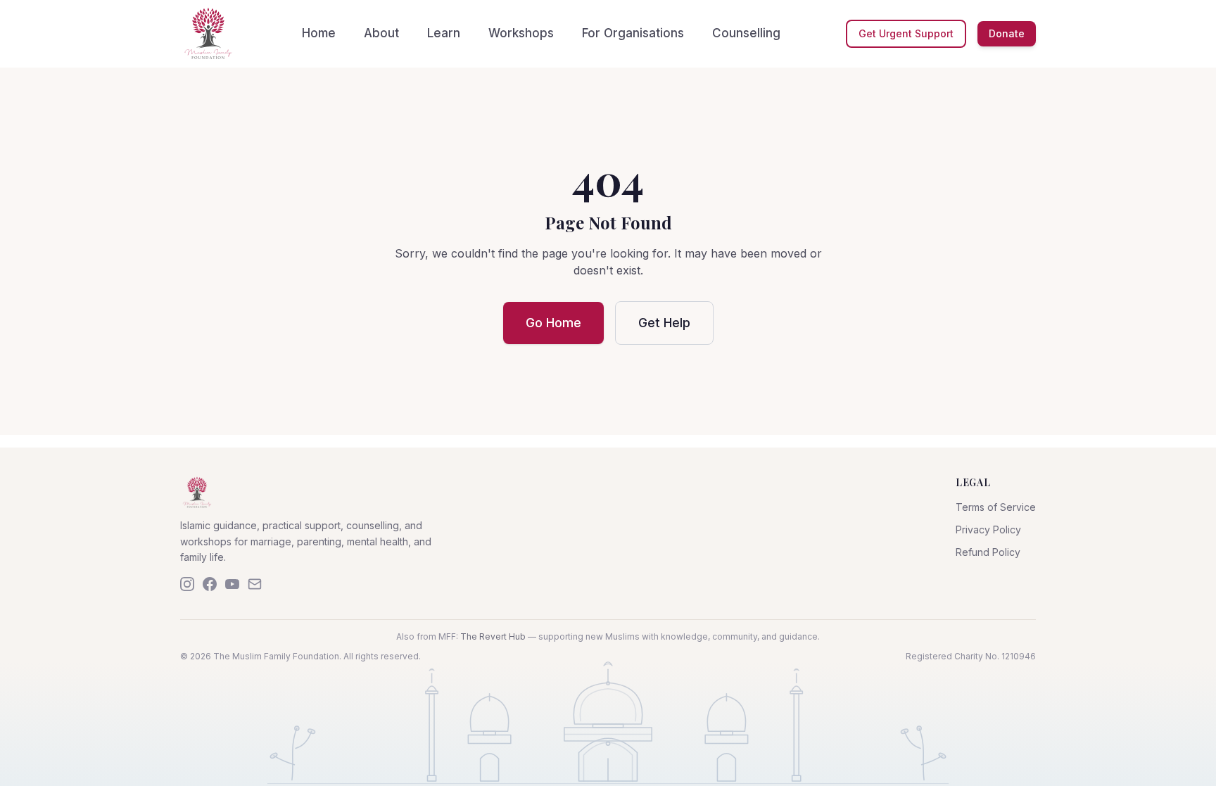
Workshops (521, 33)
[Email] (255, 584)
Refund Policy (988, 552)
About (381, 33)
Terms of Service (996, 507)
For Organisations (633, 33)
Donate (1007, 33)
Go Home (553, 322)
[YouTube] (232, 584)
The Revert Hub (493, 636)
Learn (443, 33)
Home (319, 33)
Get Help (664, 322)
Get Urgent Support (906, 33)
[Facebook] (210, 584)
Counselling (746, 33)
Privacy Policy (988, 529)
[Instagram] (187, 584)
